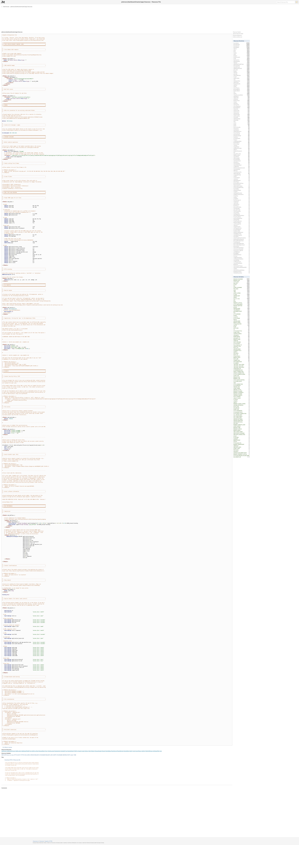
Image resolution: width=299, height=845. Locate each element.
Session (241, 102)
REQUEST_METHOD (241, 305)
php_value (241, 69)
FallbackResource (241, 131)
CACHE (241, 325)
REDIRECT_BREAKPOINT (241, 444)
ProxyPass (241, 195)
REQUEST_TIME (241, 427)
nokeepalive (241, 335)
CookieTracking (241, 226)
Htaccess (41, 841)
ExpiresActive (58, 751)
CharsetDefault (241, 169)
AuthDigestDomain (241, 228)
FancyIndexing (241, 132)
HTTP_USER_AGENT (241, 304)
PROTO (241, 319)
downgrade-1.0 (241, 337)
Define (241, 125)
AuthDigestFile (241, 214)
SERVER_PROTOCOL (241, 422)
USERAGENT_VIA (241, 368)
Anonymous (241, 128)
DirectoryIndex (241, 65)
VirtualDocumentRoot (241, 95)
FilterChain (241, 109)
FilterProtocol (241, 111)
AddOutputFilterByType (26, 751)
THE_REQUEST (241, 309)
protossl (241, 307)
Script (134, 751)
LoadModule (241, 166)
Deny (46, 751)
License (10, 747)
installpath (241, 438)
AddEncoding (18, 751)
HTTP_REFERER (241, 314)
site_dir (241, 436)
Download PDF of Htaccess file (12, 760)
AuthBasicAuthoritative (241, 194)
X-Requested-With (241, 323)
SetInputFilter (241, 219)
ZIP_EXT (241, 441)
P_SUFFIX (241, 399)
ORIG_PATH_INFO (241, 447)
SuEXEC (241, 268)
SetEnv (241, 93)
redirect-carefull (241, 398)
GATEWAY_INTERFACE (241, 405)
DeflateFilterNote (241, 190)
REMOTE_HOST (241, 357)
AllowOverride (241, 114)
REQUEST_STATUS (241, 429)
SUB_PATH (241, 451)
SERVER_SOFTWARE (241, 419)
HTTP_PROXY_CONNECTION (241, 413)
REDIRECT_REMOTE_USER (241, 424)
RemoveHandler (241, 127)
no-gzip (241, 294)
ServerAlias (241, 236)
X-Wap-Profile (241, 332)
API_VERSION (241, 408)
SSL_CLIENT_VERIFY (241, 416)
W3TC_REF (241, 358)
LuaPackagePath (241, 223)
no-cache (241, 316)
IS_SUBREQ (241, 363)
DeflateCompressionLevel (241, 167)
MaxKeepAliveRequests (241, 239)
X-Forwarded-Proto (241, 330)
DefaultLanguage (241, 135)
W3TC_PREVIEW (241, 342)
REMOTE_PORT (241, 440)
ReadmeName (241, 142)
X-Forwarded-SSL (241, 443)
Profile (241, 326)
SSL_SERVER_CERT (241, 415)
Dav (241, 152)
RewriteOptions (241, 107)
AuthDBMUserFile (241, 233)
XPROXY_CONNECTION (241, 373)
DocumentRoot (241, 159)
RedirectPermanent (241, 151)
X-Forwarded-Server (241, 412)
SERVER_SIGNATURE (241, 420)
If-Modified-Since (241, 350)
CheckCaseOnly (241, 211)
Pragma (241, 315)
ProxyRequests (241, 242)
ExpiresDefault (70, 751)
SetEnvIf (143, 751)
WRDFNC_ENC (241, 387)
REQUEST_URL (241, 377)
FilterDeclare (241, 113)
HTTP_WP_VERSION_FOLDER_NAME (241, 455)
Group (241, 124)
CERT (241, 382)
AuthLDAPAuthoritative (241, 247)
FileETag (76, 751)
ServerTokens (138, 751)
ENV (241, 286)
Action (241, 123)
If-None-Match (241, 356)
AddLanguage (241, 158)
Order (89, 751)
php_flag (241, 74)
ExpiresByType (64, 751)
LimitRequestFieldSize (241, 258)
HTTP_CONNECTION (241, 384)
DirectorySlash (241, 134)
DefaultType (241, 181)
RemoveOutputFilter (241, 218)
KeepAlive (241, 137)
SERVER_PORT (66, 755)
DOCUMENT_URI (240, 457)
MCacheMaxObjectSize (241, 243)
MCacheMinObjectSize (241, 240)
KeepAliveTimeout (241, 271)
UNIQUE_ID (241, 445)
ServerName (241, 156)
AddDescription (241, 155)
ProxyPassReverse (241, 221)
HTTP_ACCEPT (241, 343)
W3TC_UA (241, 354)
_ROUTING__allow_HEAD (241, 364)
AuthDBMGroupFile (241, 235)
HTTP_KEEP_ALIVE (241, 381)
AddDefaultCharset (11, 751)
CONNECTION (241, 360)
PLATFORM (241, 437)
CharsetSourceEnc (241, 172)
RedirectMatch (241, 90)
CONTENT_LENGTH (241, 395)
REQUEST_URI (48, 755)
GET (241, 300)
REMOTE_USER (241, 339)
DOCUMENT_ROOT (241, 311)
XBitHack (241, 170)
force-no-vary (10, 755)
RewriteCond (114, 751)
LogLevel (241, 225)
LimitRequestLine (241, 261)
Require (103, 751)
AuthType (241, 103)
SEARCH (241, 351)
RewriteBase (108, 751)
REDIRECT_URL (241, 378)
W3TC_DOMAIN (241, 396)
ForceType (241, 117)
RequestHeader (98, 751)
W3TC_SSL (241, 347)
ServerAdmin (241, 212)
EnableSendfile (241, 230)
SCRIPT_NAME (241, 388)
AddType (34, 751)
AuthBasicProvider (241, 148)
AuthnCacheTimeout (241, 265)
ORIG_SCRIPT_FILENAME (241, 433)
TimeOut (241, 145)
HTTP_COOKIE (241, 318)
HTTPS (22, 755)
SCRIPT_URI (241, 409)
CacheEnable (241, 260)
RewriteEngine (120, 751)
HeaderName (241, 146)
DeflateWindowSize (241, 272)
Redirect (93, 751)
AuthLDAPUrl (241, 204)
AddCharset (6, 6)
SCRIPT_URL (241, 375)
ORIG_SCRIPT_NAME (241, 431)
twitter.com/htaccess (237, 37)
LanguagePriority (241, 174)
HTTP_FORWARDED (241, 410)
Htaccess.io (36, 841)
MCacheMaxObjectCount (241, 244)
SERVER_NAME (241, 321)
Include (83, 751)
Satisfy (130, 751)
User (161, 751)
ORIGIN (32, 755)
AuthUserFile (241, 104)
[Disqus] (116, 809)
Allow (37, 751)
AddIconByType (241, 173)
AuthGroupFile (241, 116)
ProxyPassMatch (241, 216)
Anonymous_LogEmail (241, 250)
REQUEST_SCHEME (241, 394)
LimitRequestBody (241, 141)
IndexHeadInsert (241, 180)
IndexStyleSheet (241, 160)
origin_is (241, 402)
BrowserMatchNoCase (241, 183)
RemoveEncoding (241, 207)
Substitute (241, 179)
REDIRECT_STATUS (241, 302)
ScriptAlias (241, 198)
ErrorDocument (51, 751)
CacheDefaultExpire (241, 263)
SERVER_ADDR (241, 308)
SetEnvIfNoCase (149, 751)
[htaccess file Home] (3, 2)
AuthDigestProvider (241, 193)
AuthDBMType (241, 251)
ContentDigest (241, 177)
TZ (241, 329)
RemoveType (241, 144)
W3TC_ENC (241, 328)
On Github (5, 747)
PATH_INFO (241, 353)
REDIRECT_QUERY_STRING (241, 403)
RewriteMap (241, 188)
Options (86, 751)
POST (241, 301)
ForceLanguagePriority (241, 187)
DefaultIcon (241, 162)
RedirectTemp (241, 100)
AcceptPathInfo (241, 138)
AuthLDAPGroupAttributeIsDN (241, 267)
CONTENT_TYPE (241, 346)
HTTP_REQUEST (241, 385)
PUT (241, 312)
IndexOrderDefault (241, 165)
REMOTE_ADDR (241, 322)
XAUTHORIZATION (241, 361)
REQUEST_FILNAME (241, 391)
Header (79, 751)
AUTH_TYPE (241, 406)
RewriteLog (241, 205)
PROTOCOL (241, 450)
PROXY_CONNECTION (241, 371)
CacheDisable (241, 208)
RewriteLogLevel (241, 200)
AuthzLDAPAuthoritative (241, 215)
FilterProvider (241, 110)
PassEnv (241, 197)
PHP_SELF (241, 423)
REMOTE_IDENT (241, 430)
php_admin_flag (241, 209)
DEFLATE (3, 755)
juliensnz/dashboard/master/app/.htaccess (21, 6)
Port (241, 92)
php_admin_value (241, 153)
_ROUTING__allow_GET (241, 366)
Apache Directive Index (238, 33)
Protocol (241, 139)
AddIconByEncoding (241, 186)
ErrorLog (241, 256)
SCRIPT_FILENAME (57, 755)
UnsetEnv (241, 191)
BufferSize (241, 264)
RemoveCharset (241, 184)
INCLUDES (27, 755)
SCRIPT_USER (241, 448)
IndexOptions (241, 130)
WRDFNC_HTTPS (241, 389)
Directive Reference (237, 35)
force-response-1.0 (241, 344)
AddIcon (241, 149)
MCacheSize (241, 246)
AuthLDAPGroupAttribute (241, 270)
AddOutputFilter (241, 118)
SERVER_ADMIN (241, 349)
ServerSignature (241, 106)
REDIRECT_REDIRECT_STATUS (241, 454)
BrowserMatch (42, 751)
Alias (241, 121)
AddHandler (241, 97)
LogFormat (241, 202)
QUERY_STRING (241, 293)
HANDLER (241, 340)
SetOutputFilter (156, 751)
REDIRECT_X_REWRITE (241, 392)
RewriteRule (126, 751)
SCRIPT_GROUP (241, 426)
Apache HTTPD (48, 841)
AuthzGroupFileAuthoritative (241, 237)
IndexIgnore (241, 96)
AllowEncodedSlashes (241, 232)
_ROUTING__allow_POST (241, 367)
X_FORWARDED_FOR (241, 370)
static (71, 755)
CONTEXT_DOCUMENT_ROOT (241, 452)
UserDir (241, 176)
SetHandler (241, 120)
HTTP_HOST (17, 755)
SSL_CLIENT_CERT (241, 417)
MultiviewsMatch (241, 222)
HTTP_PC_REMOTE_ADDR (241, 374)
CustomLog (241, 201)
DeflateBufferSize (241, 254)
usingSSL (241, 401)
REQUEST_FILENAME (39, 755)
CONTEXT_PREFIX (241, 333)
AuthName (241, 99)
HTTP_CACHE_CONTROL (241, 380)
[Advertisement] (149, 19)
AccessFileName (241, 229)
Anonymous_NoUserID (241, 249)
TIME (75, 755)
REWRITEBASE (241, 336)
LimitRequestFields (241, 257)
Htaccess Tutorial (237, 32)
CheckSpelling (241, 163)
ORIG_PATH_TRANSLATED (241, 434)
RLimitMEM (241, 253)
